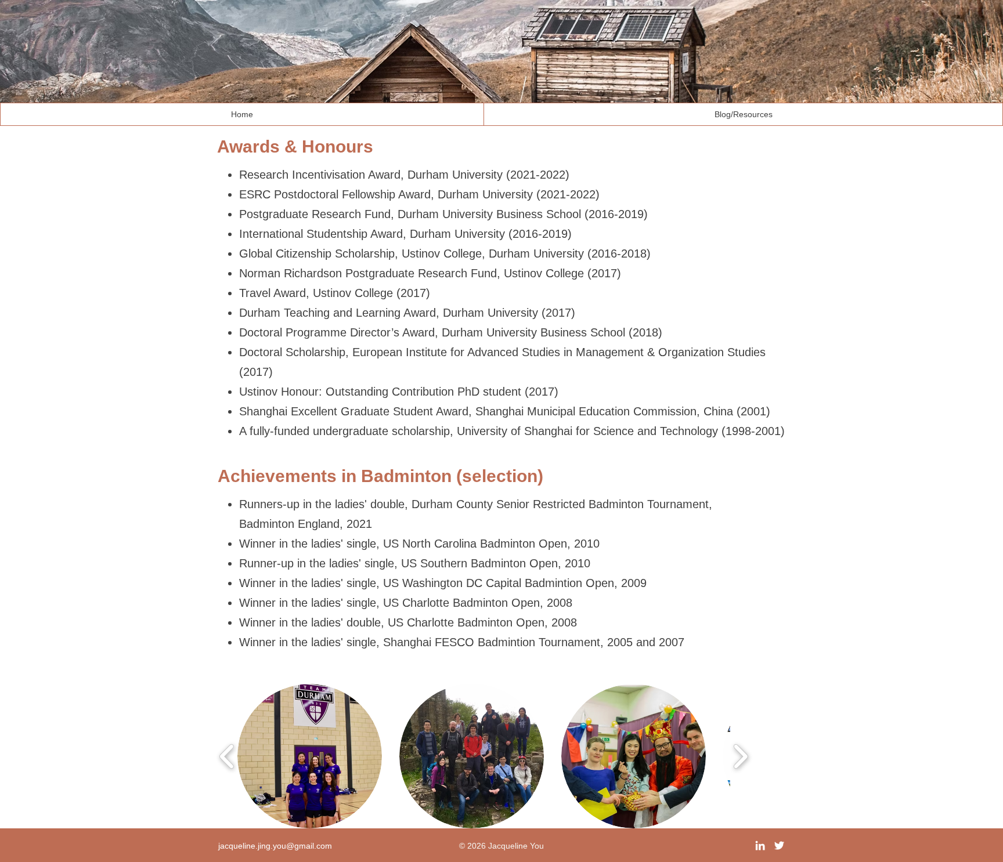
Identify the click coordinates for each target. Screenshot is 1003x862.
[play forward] (740, 756)
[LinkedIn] (760, 845)
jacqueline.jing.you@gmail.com (275, 845)
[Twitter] (779, 845)
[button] (309, 756)
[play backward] (227, 756)
